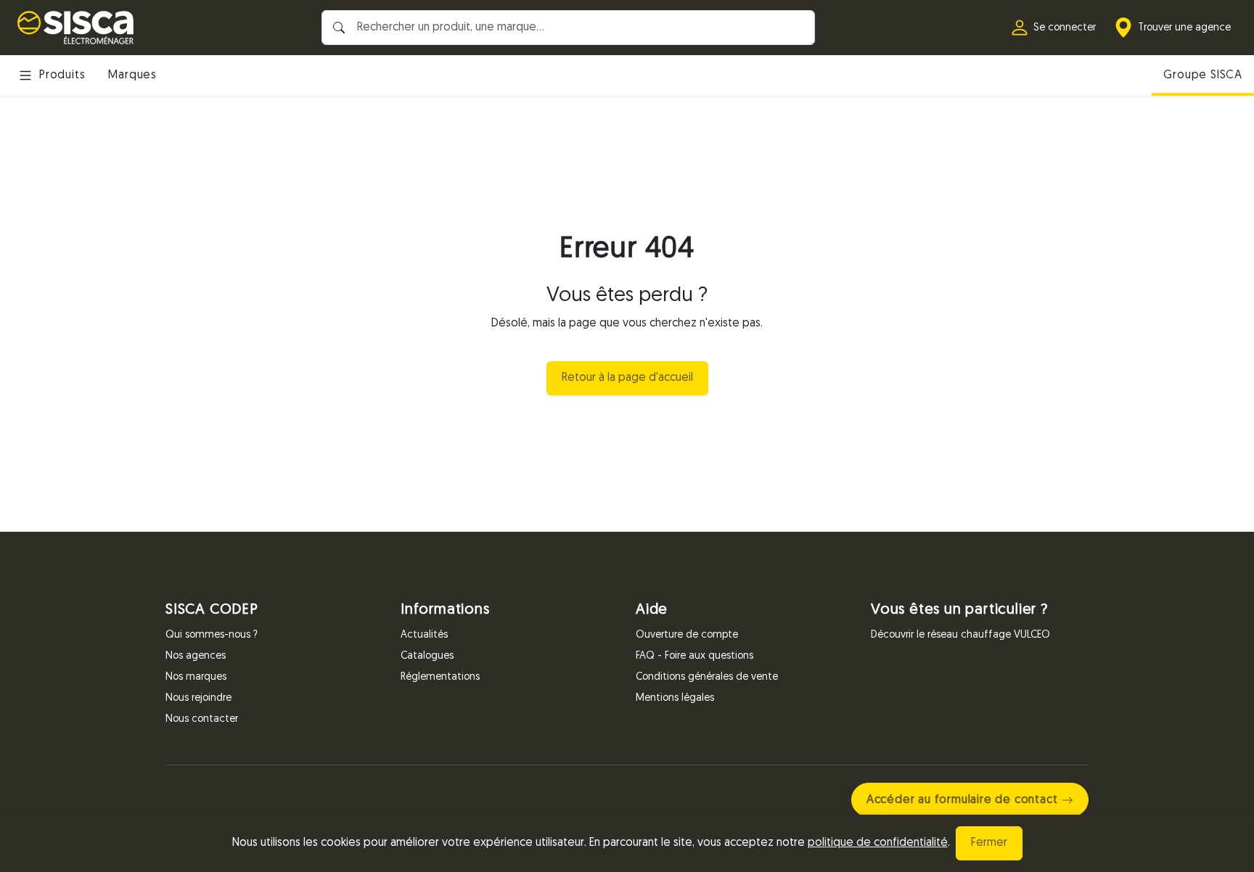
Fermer (989, 843)
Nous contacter (201, 719)
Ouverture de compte (687, 635)
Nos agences (195, 656)
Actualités (424, 635)
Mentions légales (675, 698)
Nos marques (195, 677)
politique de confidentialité (878, 843)
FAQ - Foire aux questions (694, 656)
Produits (62, 75)
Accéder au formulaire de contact (962, 800)
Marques (132, 75)
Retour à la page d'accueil (627, 378)
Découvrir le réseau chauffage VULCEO (960, 635)
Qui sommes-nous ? (211, 635)
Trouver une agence (1184, 27)
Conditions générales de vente (707, 677)
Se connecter (1064, 27)
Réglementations (440, 677)
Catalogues (427, 656)
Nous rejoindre (198, 698)
